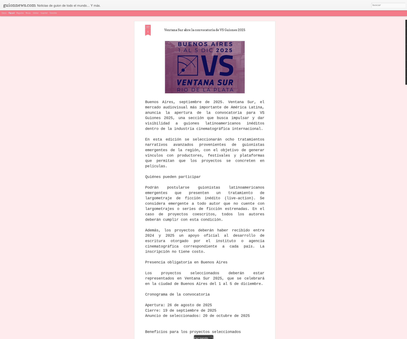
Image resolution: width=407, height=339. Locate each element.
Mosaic (28, 13)
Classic (4, 13)
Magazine (20, 13)
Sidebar (36, 13)
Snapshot (44, 13)
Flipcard (12, 13)
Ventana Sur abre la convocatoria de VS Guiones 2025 (204, 30)
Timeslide (53, 13)
